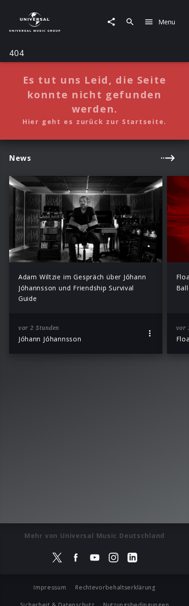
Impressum (49, 587)
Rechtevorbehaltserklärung (115, 587)
